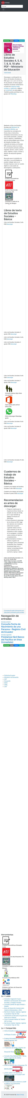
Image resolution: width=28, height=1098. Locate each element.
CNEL (6, 684)
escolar (24, 610)
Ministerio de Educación (11, 677)
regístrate (13, 88)
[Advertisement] (14, 25)
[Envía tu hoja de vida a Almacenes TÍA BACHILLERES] (17, 1069)
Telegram (21, 40)
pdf (18, 612)
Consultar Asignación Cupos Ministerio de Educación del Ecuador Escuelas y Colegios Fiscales (15, 1000)
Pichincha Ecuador (9, 675)
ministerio (14, 612)
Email (11, 40)
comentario (9, 90)
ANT (5, 679)
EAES (5, 683)
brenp (7, 3)
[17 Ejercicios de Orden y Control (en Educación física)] (19, 1052)
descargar (10, 224)
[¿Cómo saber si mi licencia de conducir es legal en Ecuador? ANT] (9, 1078)
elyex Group (20, 1094)
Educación (18, 610)
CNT (5, 686)
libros (9, 612)
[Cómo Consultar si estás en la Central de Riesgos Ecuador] (21, 1034)
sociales (21, 612)
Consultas (7, 610)
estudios (4, 612)
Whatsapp (6, 40)
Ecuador (12, 610)
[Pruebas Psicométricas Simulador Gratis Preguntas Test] (9, 1044)
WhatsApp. (13, 94)
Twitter (16, 40)
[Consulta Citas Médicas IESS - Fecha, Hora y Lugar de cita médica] (9, 1061)
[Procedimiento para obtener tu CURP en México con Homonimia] (9, 1087)
